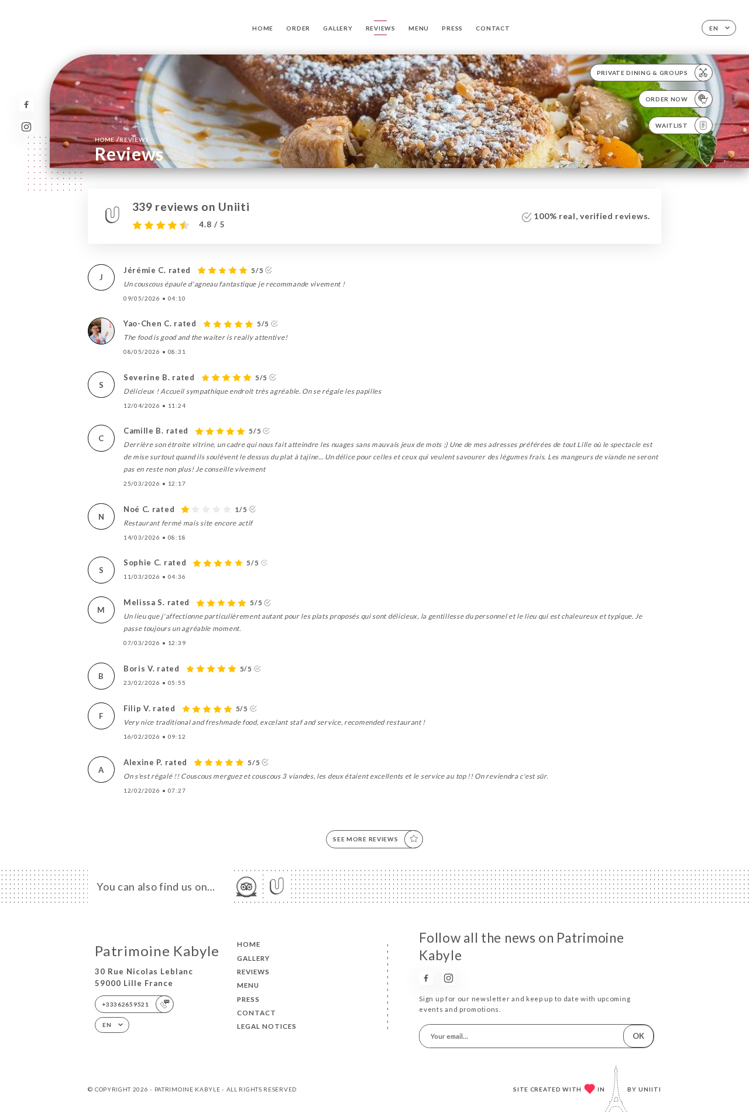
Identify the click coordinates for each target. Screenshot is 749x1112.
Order (298, 28)
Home (262, 28)
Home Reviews (121, 139)
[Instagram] (26, 127)
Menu (418, 28)
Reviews (381, 28)
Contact (493, 28)
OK (638, 1036)
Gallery (337, 28)
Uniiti (649, 1089)
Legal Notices (267, 1026)
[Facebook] (26, 104)
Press (452, 28)
